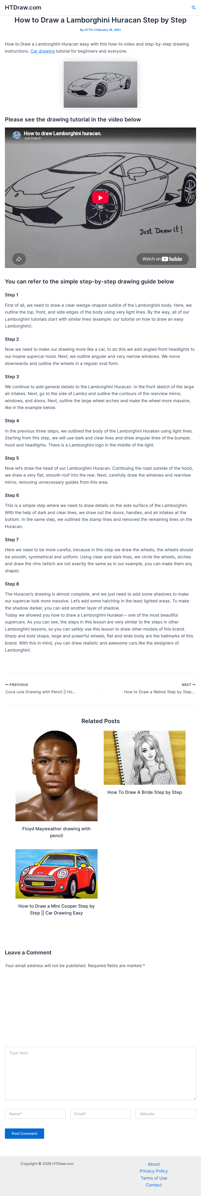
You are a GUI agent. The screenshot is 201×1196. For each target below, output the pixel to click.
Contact (154, 1184)
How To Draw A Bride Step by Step (144, 792)
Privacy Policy (154, 1170)
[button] (194, 8)
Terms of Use (154, 1178)
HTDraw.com (23, 7)
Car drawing (42, 51)
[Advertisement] (100, 1010)
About (154, 1164)
